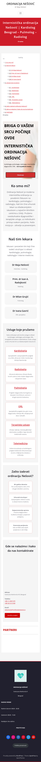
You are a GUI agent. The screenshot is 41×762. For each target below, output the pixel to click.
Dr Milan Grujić (16, 76)
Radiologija (15, 91)
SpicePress (32, 756)
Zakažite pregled (12, 615)
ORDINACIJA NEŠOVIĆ (20, 4)
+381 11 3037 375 (10, 601)
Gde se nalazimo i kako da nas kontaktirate (19, 109)
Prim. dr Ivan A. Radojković (19, 73)
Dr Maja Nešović (16, 70)
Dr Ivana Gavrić (16, 79)
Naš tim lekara (10, 65)
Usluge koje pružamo (12, 83)
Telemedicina (15, 103)
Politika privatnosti (20, 745)
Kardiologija (15, 87)
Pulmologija (15, 94)
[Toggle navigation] (20, 13)
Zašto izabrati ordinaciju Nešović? (16, 106)
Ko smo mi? (10, 62)
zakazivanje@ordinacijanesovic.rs (15, 610)
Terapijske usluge (16, 100)
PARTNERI (9, 112)
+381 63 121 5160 (10, 603)
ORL (12, 97)
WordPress (19, 756)
